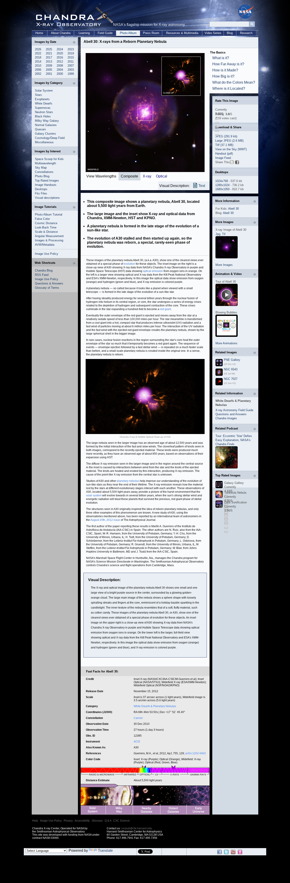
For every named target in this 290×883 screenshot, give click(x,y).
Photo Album (128, 33)
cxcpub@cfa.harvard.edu (136, 828)
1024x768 (221, 181)
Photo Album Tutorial (48, 214)
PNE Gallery (232, 359)
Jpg (217, 234)
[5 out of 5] (217, 135)
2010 (38, 65)
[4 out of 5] (217, 131)
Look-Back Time (45, 227)
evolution (129, 263)
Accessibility (82, 820)
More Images (224, 265)
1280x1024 (222, 185)
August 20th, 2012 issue (105, 520)
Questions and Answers (230, 414)
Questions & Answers (49, 283)
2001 (49, 73)
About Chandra (60, 33)
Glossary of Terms (47, 287)
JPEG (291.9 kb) (226, 136)
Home (39, 33)
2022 (38, 53)
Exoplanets (42, 99)
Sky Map (41, 167)
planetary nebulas (128, 481)
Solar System (44, 90)
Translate (105, 850)
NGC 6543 (230, 369)
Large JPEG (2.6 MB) (229, 140)
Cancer (138, 718)
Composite (129, 176)
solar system (94, 495)
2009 (49, 65)
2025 (49, 49)
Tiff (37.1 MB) (224, 145)
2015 (71, 57)
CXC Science (121, 820)
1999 (71, 73)
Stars (38, 95)
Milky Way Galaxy (47, 120)
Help (35, 820)
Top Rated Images (47, 180)
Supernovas (43, 107)
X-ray (147, 176)
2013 (49, 61)
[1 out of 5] (217, 118)
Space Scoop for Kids (49, 159)
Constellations (44, 172)
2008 (60, 65)
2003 (71, 69)
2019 (71, 53)
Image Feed (223, 158)
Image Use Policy (46, 253)
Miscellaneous (44, 142)
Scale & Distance (46, 231)
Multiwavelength (45, 163)
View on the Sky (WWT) (231, 149)
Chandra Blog (44, 270)
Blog (230, 33)
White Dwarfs (43, 103)
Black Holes (43, 116)
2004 (60, 69)
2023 (71, 49)
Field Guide (105, 33)
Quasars (40, 129)
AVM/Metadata (44, 244)
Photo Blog (42, 176)
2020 (60, 53)
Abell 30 (233, 208)
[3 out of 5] (217, 127)
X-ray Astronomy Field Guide (234, 410)
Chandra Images (226, 418)
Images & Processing (49, 240)
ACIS (137, 741)
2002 (38, 73)
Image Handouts (45, 185)
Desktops (41, 189)
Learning (84, 33)
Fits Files (41, 193)
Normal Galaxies (46, 125)
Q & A (108, 820)
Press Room (151, 33)
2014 (38, 61)
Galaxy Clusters (45, 133)
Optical (161, 176)
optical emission (153, 271)
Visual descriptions (47, 197)
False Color (42, 219)
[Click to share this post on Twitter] (232, 163)
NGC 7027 (230, 379)
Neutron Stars (44, 112)
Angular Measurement (49, 236)
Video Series (213, 33)
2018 (38, 57)
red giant (165, 309)
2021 (49, 53)
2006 (38, 69)
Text (201, 186)
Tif (223, 234)
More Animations (226, 343)
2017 (49, 57)
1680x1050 (222, 189)
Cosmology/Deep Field (50, 138)
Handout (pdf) (224, 153)
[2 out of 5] (217, 123)
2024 (60, 49)
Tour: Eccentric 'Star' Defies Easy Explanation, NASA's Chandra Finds (233, 440)
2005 (49, 69)
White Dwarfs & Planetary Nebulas (155, 706)
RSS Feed (41, 275)
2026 (38, 49)
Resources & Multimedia (182, 33)
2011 (71, 61)
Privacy (68, 820)
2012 (60, 61)
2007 (71, 65)
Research (246, 33)
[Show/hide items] (74, 42)
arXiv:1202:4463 (195, 753)
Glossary (97, 820)
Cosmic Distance (46, 223)
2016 (60, 57)
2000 (60, 73)
